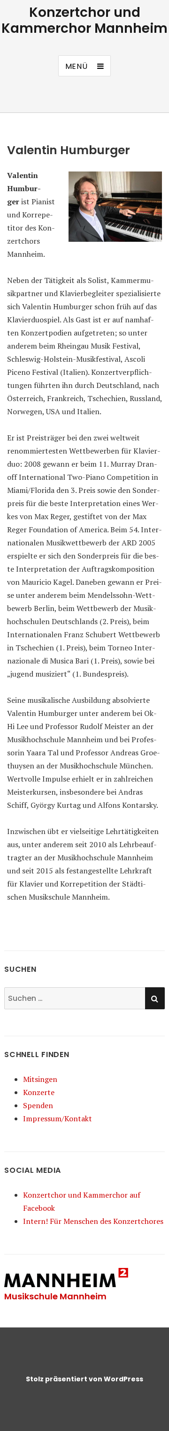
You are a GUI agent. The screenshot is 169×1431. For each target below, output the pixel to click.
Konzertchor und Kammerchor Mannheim (84, 20)
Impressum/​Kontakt (57, 1118)
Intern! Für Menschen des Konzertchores (93, 1221)
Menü (76, 66)
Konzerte (38, 1092)
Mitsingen (40, 1079)
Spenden (38, 1105)
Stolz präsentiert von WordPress (84, 1379)
